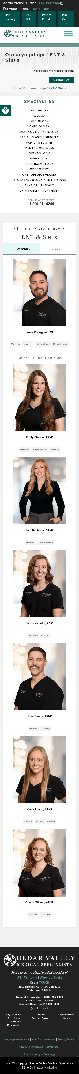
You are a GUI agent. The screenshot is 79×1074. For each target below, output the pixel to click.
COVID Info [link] (52, 1047)
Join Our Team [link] (65, 19)
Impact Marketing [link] (45, 1067)
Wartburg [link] (30, 977)
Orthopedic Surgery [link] (39, 174)
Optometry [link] (39, 168)
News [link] (66, 1018)
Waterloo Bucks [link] (51, 977)
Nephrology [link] (39, 152)
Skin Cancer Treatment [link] (39, 190)
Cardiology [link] (39, 126)
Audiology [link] (39, 120)
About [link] (57, 248)
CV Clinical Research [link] (14, 1023)
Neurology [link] (39, 158)
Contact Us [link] (61, 79)
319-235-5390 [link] (49, 3)
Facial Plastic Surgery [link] (39, 136)
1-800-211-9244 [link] (41, 204)
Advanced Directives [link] (31, 1047)
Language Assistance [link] (16, 1039)
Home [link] (17, 88)
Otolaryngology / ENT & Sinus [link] (39, 179)
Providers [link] (22, 248)
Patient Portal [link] (46, 17)
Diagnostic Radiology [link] (39, 131)
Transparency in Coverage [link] (39, 1054)
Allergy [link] (39, 115)
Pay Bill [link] (28, 17)
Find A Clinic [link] (40, 9)
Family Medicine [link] (39, 142)
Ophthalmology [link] (39, 163)
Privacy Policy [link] (66, 1039)
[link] (5, 110)
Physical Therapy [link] (39, 185)
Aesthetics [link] (39, 110)
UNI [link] (19, 977)
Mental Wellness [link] (39, 147)
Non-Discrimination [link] (43, 1039)
